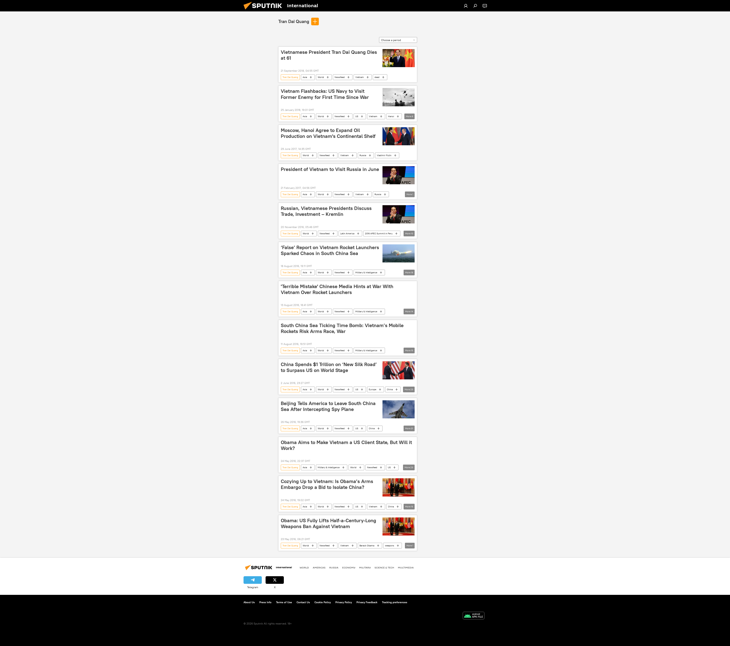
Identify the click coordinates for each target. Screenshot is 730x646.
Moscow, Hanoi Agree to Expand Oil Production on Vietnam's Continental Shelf (328, 133)
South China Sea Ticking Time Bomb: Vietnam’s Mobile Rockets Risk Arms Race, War (342, 328)
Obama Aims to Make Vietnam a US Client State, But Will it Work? (346, 445)
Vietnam (359, 77)
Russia (362, 155)
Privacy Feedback (366, 602)
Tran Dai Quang (293, 21)
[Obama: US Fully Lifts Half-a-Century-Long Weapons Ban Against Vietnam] (398, 526)
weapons (389, 545)
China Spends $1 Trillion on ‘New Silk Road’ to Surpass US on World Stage (329, 367)
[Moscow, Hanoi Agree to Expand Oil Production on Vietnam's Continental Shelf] (398, 136)
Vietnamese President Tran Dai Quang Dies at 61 (329, 55)
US (356, 116)
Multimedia (406, 567)
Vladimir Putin (384, 155)
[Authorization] (466, 6)
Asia (305, 77)
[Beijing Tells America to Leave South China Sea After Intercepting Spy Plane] (398, 409)
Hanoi (391, 116)
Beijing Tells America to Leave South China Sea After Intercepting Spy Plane (328, 406)
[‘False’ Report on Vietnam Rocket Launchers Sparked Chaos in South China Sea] (398, 253)
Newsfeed (340, 77)
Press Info (265, 602)
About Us (249, 602)
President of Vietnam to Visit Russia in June (330, 169)
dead (377, 77)
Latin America (347, 233)
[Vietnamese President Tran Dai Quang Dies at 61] (398, 58)
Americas (319, 567)
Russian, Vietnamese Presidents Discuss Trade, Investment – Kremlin (326, 211)
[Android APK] (473, 616)
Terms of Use (284, 602)
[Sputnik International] (264, 10)
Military (365, 567)
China (390, 389)
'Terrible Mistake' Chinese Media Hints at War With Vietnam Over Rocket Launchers (337, 289)
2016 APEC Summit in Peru (379, 233)
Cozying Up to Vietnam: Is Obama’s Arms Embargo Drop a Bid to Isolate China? (327, 484)
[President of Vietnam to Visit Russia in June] (398, 175)
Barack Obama (366, 545)
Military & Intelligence (366, 272)
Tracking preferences (394, 602)
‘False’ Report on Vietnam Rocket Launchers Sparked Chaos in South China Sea (330, 250)
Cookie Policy (322, 602)
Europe (372, 389)
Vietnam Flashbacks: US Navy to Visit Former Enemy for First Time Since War (325, 94)
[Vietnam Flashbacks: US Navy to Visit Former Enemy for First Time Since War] (398, 97)
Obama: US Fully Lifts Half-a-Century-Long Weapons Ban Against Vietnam (328, 523)
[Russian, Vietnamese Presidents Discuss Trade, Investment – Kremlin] (398, 214)
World (321, 77)
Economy (348, 567)
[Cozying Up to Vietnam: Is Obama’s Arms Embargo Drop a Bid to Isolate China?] (398, 487)
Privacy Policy (343, 602)
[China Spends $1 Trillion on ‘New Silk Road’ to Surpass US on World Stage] (398, 370)
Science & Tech (384, 567)
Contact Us (303, 602)
